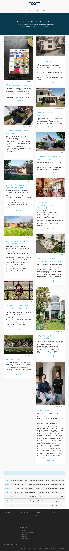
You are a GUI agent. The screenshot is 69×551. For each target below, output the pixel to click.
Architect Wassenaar (24, 538)
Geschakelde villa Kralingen (42, 522)
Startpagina (22, 548)
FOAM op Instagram (8, 528)
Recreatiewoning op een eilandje (59, 522)
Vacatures (22, 524)
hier (16, 97)
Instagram (38, 26)
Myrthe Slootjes (47, 348)
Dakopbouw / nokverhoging (26, 532)
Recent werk (40, 512)
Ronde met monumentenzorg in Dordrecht (46, 205)
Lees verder (18, 100)
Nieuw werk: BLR (13, 359)
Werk (24, 10)
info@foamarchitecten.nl (10, 522)
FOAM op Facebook (8, 530)
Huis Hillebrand (44, 61)
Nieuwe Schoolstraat (40, 538)
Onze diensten (24, 512)
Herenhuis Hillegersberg (41, 518)
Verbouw (22, 515)
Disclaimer (61, 548)
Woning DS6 (38, 532)
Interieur (22, 518)
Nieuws (37, 10)
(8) (8, 480)
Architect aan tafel (24, 520)
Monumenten (23, 530)
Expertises (23, 527)
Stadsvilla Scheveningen (41, 534)
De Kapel (38, 536)
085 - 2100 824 (8, 524)
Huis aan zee (39, 520)
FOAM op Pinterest (8, 532)
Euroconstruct (15, 316)
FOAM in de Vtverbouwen (17, 85)
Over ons (30, 10)
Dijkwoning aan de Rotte (41, 526)
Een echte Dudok (56, 534)
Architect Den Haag (24, 536)
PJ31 (37, 528)
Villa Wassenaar (39, 530)
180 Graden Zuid (19, 322)
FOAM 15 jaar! (43, 410)
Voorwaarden (53, 548)
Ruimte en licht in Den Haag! (58, 536)
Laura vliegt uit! (55, 515)
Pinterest (45, 26)
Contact (44, 10)
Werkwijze (22, 522)
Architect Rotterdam (24, 534)
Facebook (32, 26)
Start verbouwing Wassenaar (58, 532)
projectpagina (52, 353)
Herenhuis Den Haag (40, 524)
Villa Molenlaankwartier (41, 515)
